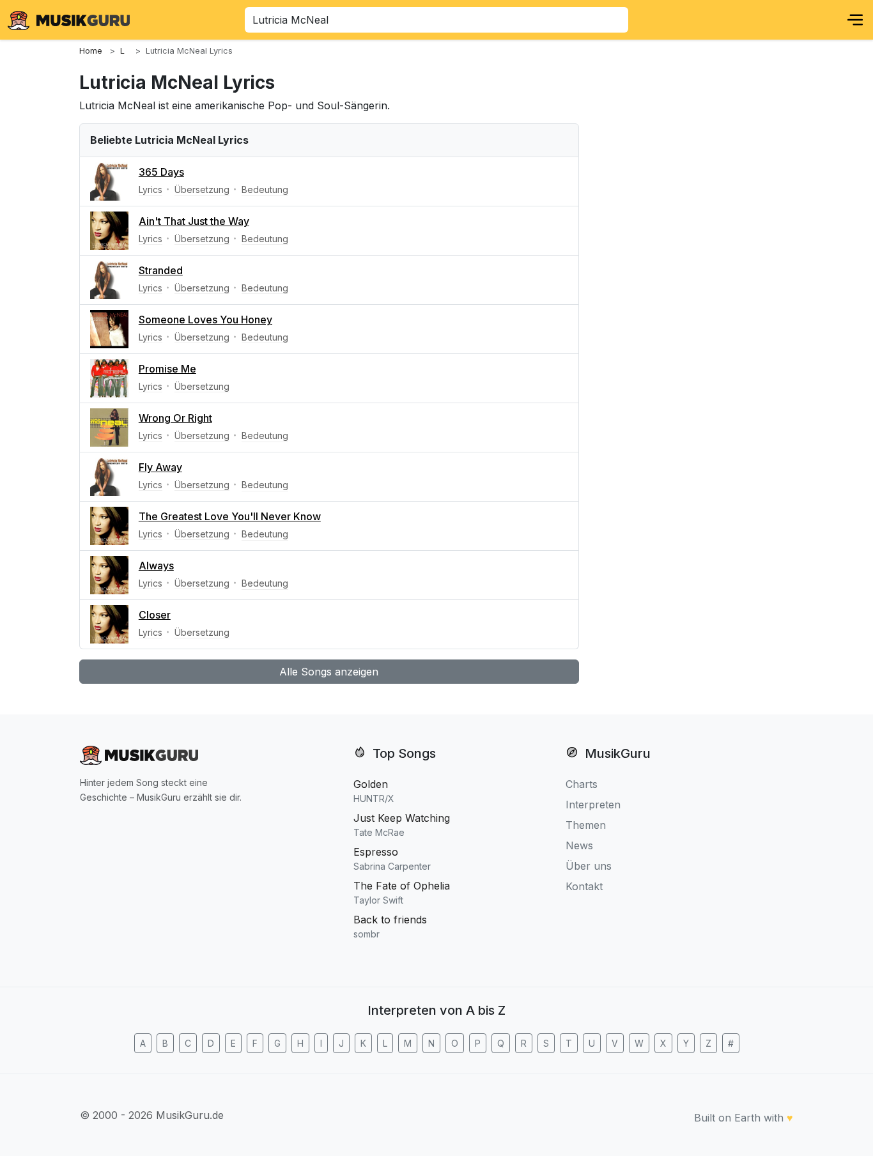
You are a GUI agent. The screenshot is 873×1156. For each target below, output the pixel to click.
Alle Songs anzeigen (328, 671)
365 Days (161, 172)
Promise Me (167, 368)
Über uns (589, 865)
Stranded (161, 270)
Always (156, 565)
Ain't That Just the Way (194, 221)
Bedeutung (265, 189)
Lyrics (150, 189)
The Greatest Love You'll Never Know (230, 516)
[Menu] (855, 19)
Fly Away (160, 467)
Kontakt (584, 886)
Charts (582, 784)
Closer (155, 614)
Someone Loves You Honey (205, 319)
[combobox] (436, 20)
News (579, 845)
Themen (586, 825)
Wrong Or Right (175, 418)
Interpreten (593, 804)
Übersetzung (201, 189)
